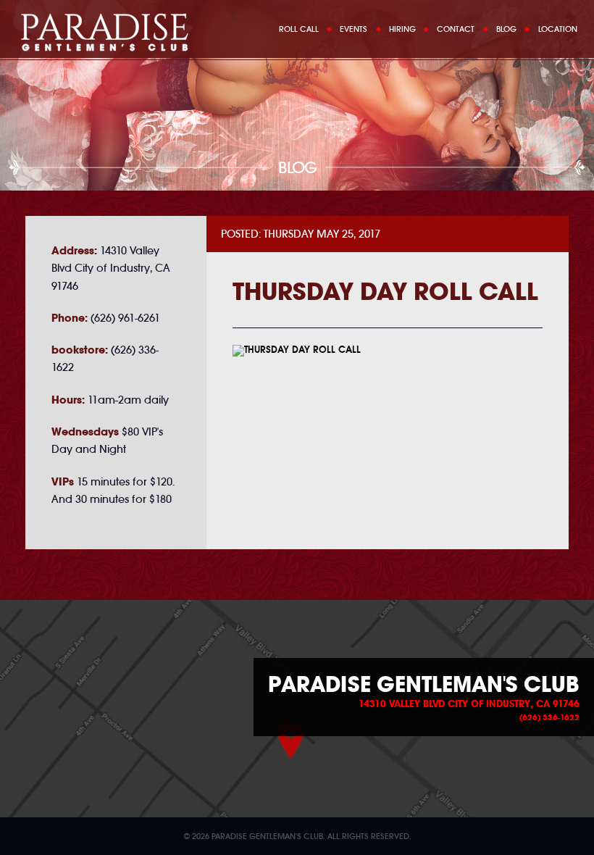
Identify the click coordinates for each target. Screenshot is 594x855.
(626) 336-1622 (549, 717)
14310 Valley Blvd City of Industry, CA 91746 (469, 704)
